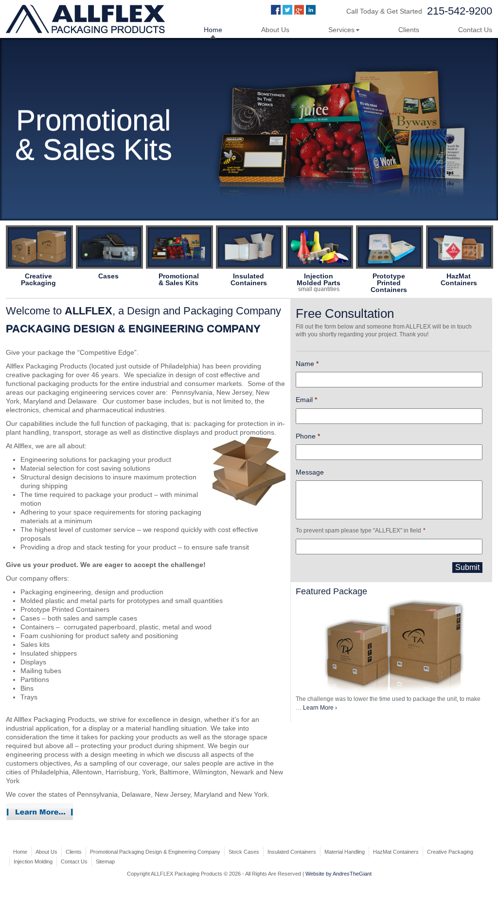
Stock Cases (244, 852)
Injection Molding (33, 861)
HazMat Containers (396, 852)
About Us (275, 30)
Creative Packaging (450, 852)
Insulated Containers (291, 852)
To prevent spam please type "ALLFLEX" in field (361, 530)
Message (310, 472)
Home (213, 30)
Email (306, 399)
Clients (408, 30)
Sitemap (105, 861)
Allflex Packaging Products (85, 19)
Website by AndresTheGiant (338, 874)
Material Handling (344, 852)
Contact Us (475, 30)
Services (341, 30)
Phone (308, 436)
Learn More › (320, 707)
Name (307, 363)
